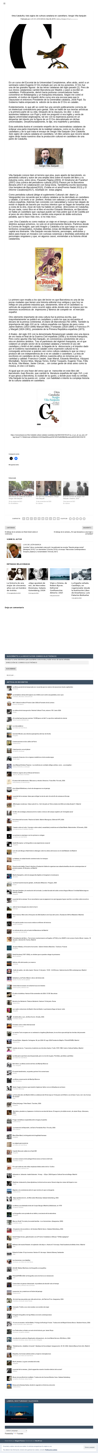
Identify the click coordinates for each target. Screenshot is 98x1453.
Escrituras (15, 689)
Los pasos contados (18, 1207)
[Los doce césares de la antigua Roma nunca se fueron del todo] (9, 1160)
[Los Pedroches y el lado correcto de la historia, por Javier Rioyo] (9, 1331)
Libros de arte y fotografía (35, 1340)
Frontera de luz (16, 743)
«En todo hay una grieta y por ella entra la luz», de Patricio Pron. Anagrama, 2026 (38, 1299)
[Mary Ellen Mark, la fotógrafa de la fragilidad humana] (9, 1136)
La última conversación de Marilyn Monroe (26, 1079)
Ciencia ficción (28, 696)
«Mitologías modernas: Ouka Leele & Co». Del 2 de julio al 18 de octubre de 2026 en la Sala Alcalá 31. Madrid (47, 804)
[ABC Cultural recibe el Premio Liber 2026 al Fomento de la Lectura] (9, 703)
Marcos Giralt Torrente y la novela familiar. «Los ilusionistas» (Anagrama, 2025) (38, 1221)
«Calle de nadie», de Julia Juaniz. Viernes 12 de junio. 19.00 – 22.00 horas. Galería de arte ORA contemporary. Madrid (49, 970)
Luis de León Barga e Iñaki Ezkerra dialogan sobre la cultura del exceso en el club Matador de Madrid (45, 851)
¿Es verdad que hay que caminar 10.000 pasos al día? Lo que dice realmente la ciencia (40, 718)
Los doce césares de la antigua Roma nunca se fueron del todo (32, 1159)
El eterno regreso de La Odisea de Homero (26, 773)
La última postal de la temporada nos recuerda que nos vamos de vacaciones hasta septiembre (43, 687)
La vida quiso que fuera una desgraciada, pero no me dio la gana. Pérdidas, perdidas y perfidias (43, 1056)
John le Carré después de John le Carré (25, 907)
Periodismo (21, 704)
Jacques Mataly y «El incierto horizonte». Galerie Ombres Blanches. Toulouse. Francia (40, 946)
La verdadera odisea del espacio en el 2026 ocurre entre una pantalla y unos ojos (38, 695)
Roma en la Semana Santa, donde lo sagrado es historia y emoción (34, 1385)
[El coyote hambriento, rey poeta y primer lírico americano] (9, 1072)
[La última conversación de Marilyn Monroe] (9, 1080)
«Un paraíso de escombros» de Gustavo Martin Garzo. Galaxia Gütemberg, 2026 (38, 1229)
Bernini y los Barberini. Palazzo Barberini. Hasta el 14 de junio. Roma (34, 1001)
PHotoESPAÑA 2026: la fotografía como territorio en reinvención (33, 1276)
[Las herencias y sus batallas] (9, 1261)
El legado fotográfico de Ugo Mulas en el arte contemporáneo (32, 1315)
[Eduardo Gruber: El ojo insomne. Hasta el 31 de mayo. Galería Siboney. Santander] (9, 1253)
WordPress (38, 1441)
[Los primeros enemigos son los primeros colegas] (9, 836)
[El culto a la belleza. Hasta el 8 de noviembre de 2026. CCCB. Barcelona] (9, 994)
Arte (14, 956)
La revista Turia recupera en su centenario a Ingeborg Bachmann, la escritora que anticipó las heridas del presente (49, 1032)
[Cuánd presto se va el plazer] (9, 750)
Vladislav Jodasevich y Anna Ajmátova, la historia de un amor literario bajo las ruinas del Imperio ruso (45, 1182)
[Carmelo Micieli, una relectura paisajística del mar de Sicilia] (9, 735)
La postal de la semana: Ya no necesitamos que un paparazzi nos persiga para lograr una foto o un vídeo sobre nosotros (51, 899)
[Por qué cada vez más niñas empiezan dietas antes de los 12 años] (9, 1167)
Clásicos (15, 774)
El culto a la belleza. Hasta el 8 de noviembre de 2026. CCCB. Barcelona (35, 993)
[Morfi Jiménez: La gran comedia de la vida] (9, 1362)
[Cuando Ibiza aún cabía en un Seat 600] (9, 1152)
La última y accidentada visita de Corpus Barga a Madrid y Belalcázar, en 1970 (37, 1205)
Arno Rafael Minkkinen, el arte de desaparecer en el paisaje (31, 788)
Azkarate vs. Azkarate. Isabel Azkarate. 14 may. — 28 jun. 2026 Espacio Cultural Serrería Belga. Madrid (45, 1174)
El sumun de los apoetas (23, 979)
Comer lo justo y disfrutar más (21, 720)
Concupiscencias (17, 829)
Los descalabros (18, 726)
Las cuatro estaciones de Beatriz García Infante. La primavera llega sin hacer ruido (39, 1009)
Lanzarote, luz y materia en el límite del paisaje (27, 1291)
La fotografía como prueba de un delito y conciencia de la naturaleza (34, 1213)
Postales (15, 798)
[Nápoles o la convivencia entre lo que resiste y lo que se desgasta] (9, 1191)
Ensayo (63, 19)
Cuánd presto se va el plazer (21, 749)
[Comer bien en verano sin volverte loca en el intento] (9, 987)
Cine (17, 972)
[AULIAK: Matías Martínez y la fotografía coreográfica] (9, 1269)
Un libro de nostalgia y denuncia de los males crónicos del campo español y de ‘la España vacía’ (43, 812)
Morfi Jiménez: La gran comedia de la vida (26, 1361)
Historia (15, 767)
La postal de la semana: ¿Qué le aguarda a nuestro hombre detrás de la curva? (37, 1369)
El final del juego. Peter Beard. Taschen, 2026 (27, 1103)
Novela (14, 924)
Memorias (21, 1089)
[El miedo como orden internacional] (9, 1026)
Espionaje (15, 908)
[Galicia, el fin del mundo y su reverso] (9, 963)
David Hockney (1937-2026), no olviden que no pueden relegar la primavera (36, 954)
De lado (15, 1324)
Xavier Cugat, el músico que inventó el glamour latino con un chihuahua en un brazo (39, 1087)
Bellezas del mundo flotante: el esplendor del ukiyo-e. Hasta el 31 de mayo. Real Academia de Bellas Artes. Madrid (49, 1244)
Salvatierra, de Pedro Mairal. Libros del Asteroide (28, 978)
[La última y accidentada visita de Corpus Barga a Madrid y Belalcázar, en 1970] (9, 1206)
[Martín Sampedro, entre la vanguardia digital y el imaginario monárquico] (9, 876)
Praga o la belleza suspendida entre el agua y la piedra (30, 1120)
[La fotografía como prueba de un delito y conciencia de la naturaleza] (9, 1214)
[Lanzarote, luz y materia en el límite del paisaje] (9, 1292)
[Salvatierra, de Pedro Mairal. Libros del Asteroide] (9, 979)
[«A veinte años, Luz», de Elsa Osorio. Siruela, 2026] (9, 1018)
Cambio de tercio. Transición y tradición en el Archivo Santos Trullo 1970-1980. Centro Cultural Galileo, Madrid (48, 1048)
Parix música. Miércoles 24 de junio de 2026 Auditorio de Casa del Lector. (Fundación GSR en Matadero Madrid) (48, 915)
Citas (14, 806)
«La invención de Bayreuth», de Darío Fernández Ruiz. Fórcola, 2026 (34, 1127)
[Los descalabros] (9, 727)
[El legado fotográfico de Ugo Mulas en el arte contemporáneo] (9, 1316)
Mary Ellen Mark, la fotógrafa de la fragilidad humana (29, 1135)
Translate (20, 1433)
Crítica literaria (16, 782)
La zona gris (26, 767)
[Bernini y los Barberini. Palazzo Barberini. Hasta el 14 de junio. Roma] (9, 1002)
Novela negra (16, 759)
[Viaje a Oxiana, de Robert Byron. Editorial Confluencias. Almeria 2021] (60, 574)
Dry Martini (15, 751)
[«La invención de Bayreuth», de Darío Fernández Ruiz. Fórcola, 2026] (9, 1128)
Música (18, 1129)
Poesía (14, 1184)
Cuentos (15, 813)
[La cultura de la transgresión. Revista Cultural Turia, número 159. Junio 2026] (9, 711)
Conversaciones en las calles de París (25, 741)
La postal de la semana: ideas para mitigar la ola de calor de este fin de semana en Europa (41, 796)
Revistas (15, 1034)
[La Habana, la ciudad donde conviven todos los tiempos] (9, 859)
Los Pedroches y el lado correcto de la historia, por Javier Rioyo (33, 1330)
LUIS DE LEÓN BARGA (37, 19)
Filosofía (31, 829)
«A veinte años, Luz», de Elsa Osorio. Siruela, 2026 (28, 1017)
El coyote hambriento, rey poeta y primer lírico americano (31, 1071)
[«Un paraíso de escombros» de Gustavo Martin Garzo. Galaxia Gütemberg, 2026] (9, 1230)
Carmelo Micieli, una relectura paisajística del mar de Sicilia (32, 734)
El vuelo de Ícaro (25, 782)
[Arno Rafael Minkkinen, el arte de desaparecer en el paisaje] (9, 789)
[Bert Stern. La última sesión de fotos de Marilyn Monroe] (9, 1065)
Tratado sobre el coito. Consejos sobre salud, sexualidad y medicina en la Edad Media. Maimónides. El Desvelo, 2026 (50, 827)
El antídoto (15, 696)
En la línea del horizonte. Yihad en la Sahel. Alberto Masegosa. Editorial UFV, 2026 (38, 819)
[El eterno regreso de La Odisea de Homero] (9, 774)
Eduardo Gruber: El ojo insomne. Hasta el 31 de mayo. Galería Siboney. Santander (38, 1252)
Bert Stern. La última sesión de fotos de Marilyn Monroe (30, 1063)
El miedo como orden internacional (24, 1024)
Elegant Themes (20, 1441)
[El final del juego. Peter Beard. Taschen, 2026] (9, 1104)
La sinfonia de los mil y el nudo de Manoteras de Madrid (30, 930)
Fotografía (15, 735)
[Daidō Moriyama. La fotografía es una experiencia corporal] (9, 844)
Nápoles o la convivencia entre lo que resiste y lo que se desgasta (33, 1190)
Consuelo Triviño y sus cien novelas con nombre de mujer (31, 1307)
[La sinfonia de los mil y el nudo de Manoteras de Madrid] (9, 931)
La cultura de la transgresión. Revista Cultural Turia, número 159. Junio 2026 (37, 710)
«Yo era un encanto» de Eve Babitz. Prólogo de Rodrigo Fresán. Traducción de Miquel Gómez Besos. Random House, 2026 (51, 1322)
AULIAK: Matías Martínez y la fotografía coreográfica (29, 1268)
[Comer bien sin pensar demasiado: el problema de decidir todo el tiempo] (9, 1284)
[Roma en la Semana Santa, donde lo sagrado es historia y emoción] (9, 1386)
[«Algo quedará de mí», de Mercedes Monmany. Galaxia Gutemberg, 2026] (38, 574)
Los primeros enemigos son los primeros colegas (29, 835)
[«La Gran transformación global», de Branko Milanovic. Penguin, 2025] (9, 884)
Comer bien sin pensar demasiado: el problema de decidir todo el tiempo (36, 1283)
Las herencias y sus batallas (21, 1260)
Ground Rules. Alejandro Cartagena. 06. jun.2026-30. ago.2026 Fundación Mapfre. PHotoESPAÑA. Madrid (46, 1040)
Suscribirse (11, 669)
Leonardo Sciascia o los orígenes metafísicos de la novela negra (33, 757)
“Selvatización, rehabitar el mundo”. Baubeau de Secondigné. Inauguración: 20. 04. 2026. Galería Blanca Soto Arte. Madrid (51, 1346)
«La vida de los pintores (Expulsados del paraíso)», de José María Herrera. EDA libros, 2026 (41, 1338)
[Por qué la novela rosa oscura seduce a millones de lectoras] (9, 923)
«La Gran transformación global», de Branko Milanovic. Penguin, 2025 (35, 883)
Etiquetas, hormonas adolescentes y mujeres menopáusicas (32, 1354)
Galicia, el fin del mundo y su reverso (24, 962)
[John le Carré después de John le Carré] (9, 908)
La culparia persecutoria (20, 1143)
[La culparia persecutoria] (9, 1144)
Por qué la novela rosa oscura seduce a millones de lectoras (32, 922)
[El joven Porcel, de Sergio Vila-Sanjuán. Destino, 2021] (75, 488)
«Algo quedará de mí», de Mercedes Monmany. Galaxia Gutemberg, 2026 (35, 1198)
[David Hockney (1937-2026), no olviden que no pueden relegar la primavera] (9, 955)
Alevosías (21, 696)
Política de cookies (51, 1450)
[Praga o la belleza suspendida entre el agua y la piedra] (9, 1121)
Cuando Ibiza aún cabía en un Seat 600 (25, 1151)
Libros (58, 19)
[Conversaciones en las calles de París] (9, 742)
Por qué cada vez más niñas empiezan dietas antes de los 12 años (33, 1166)
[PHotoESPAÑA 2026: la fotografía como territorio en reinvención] (9, 1277)
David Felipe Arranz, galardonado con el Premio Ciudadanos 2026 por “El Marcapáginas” (41, 1237)
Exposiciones (16, 1003)
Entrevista (20, 767)
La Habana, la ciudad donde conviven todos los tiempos (30, 858)
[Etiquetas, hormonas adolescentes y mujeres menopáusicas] (9, 1355)
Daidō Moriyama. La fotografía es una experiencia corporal (31, 843)
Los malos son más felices (20, 728)
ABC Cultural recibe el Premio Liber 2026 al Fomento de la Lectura (33, 702)
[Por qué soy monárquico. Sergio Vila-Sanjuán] (48, 488)
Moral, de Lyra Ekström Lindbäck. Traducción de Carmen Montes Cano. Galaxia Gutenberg (41, 1377)
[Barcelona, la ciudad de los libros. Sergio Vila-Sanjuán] (21, 488)
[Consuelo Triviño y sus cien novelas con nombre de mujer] (9, 1308)
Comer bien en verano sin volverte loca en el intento (29, 985)
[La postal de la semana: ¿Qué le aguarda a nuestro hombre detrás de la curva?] (9, 1370)
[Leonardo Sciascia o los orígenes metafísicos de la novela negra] (9, 758)
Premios (15, 704)
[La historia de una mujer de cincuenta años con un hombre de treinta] (16, 574)
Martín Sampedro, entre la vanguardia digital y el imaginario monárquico (36, 875)
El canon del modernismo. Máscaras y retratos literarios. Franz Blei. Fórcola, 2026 (39, 780)
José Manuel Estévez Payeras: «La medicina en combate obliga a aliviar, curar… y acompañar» (42, 765)
